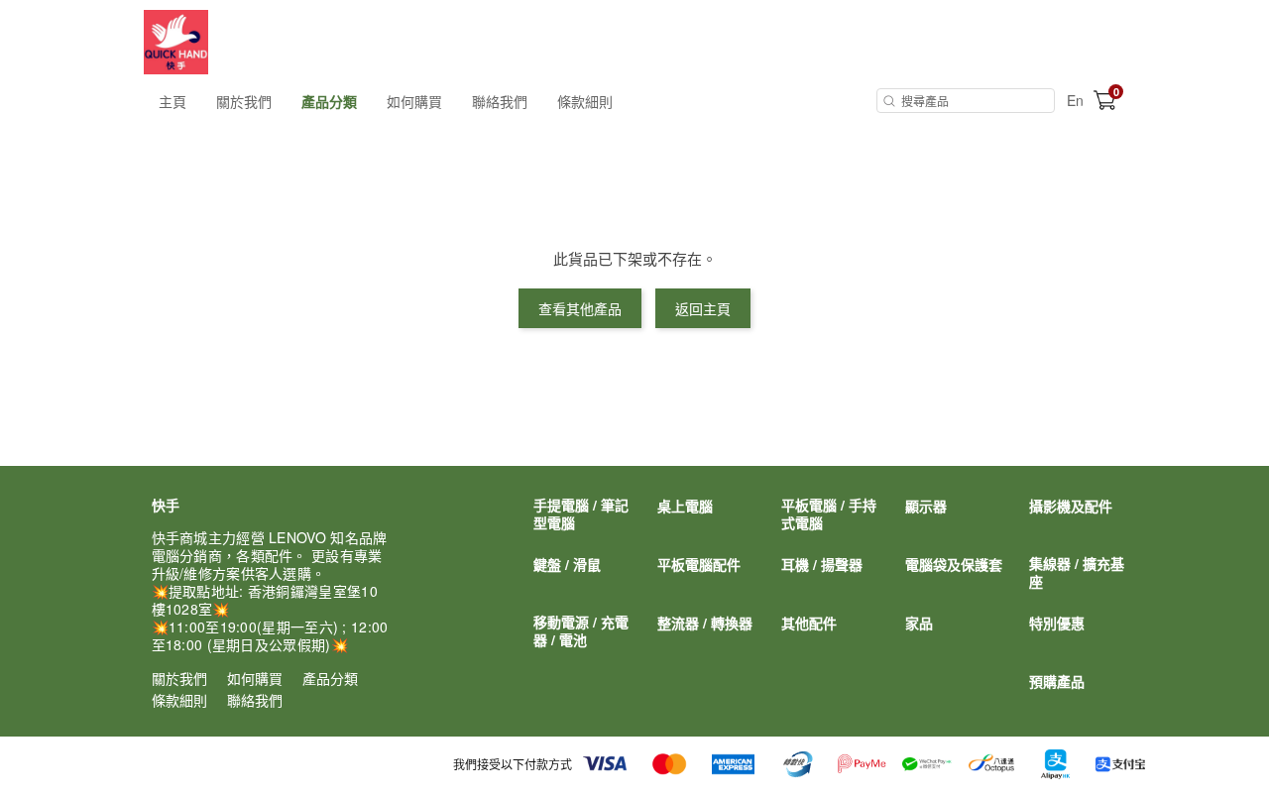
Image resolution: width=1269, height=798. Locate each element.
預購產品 (1057, 681)
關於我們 (244, 101)
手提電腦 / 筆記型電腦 (581, 513)
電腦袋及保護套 (953, 564)
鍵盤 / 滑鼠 (567, 564)
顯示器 (926, 505)
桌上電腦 (685, 505)
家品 (919, 622)
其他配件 (809, 622)
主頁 (172, 101)
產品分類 (329, 101)
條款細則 (585, 101)
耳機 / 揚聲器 (822, 564)
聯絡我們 (499, 101)
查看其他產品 (580, 308)
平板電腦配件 (699, 564)
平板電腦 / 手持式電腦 (828, 513)
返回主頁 (703, 308)
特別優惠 (1057, 622)
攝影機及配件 (1070, 505)
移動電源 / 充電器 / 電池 (581, 630)
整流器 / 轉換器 (704, 622)
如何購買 (414, 101)
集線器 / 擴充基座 (1076, 572)
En (1075, 100)
